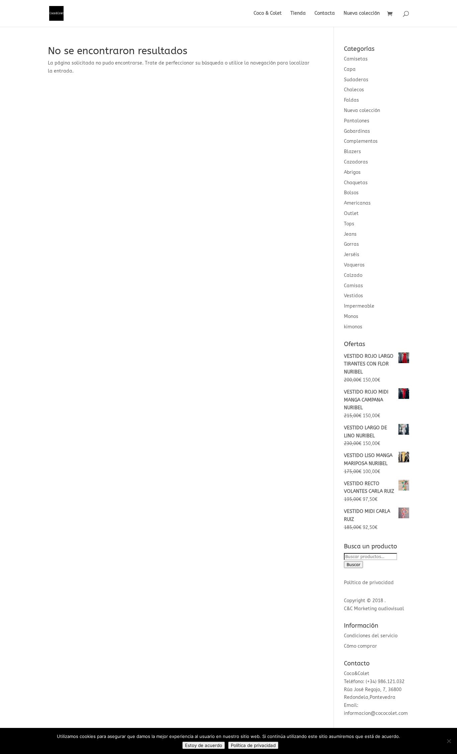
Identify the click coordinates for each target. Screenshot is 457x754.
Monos (351, 316)
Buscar (353, 564)
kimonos (353, 327)
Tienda (298, 13)
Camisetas (356, 59)
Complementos (361, 141)
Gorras (351, 244)
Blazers (352, 151)
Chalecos (354, 90)
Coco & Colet (268, 13)
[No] (448, 741)
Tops (349, 224)
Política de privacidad (369, 582)
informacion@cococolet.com (376, 713)
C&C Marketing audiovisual (374, 609)
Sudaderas (356, 80)
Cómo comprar (360, 646)
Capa (350, 69)
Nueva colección (362, 13)
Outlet (351, 213)
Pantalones (356, 121)
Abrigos (352, 172)
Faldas (351, 100)
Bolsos (351, 193)
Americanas (357, 203)
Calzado (353, 275)
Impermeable (359, 306)
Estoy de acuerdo (203, 745)
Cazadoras (356, 162)
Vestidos (353, 296)
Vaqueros (354, 265)
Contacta (324, 13)
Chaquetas (356, 183)
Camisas (353, 286)
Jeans (350, 234)
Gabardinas (357, 131)
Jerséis (351, 254)
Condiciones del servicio (370, 636)
